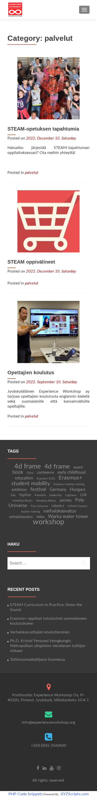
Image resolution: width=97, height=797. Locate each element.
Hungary (78, 490)
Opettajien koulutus (30, 372)
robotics (57, 506)
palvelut (31, 173)
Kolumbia (40, 495)
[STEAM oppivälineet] (48, 221)
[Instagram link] (59, 768)
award (78, 467)
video (40, 517)
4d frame (27, 466)
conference (45, 472)
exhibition (19, 490)
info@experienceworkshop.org (48, 722)
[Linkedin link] (44, 768)
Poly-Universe (39, 506)
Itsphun (25, 495)
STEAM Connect (77, 506)
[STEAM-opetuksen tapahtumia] (48, 88)
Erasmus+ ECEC (46, 478)
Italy (13, 495)
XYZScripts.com (75, 794)
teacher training (30, 511)
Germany (58, 490)
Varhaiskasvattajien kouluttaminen (40, 632)
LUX (83, 495)
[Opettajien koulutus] (48, 332)
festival (38, 489)
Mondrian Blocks (22, 500)
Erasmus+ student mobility (46, 480)
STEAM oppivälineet (31, 262)
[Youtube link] (51, 768)
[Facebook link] (38, 768)
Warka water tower (68, 516)
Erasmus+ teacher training (69, 484)
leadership (55, 495)
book (17, 472)
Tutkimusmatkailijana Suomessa (37, 659)
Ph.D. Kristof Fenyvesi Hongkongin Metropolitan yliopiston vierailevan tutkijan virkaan (47, 646)
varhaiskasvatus (60, 511)
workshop (48, 522)
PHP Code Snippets (25, 794)
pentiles (66, 500)
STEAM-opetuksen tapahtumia (43, 129)
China (30, 472)
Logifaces (71, 495)
